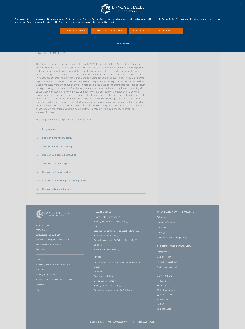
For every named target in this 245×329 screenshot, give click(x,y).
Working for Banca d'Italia (47, 274)
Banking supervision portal (106, 285)
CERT (96, 245)
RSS (162, 304)
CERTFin (98, 271)
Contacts (40, 249)
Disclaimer (162, 227)
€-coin (97, 267)
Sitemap (39, 259)
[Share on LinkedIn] (54, 53)
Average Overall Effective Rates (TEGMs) (54, 279)
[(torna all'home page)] (52, 214)
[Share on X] (50, 53)
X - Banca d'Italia (167, 290)
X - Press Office (167, 295)
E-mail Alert (165, 309)
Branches (40, 269)
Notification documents (167, 267)
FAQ (37, 290)
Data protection (164, 257)
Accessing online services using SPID (53, 264)
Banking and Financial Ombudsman (109, 221)
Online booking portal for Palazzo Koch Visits (114, 240)
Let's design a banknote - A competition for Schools (117, 231)
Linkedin (164, 299)
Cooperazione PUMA (103, 276)
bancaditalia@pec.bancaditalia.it (54, 239)
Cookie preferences (166, 222)
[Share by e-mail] (63, 53)
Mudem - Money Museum (105, 249)
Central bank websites (104, 281)
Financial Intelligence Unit (105, 217)
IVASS (96, 226)
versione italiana (122, 45)
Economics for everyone (105, 235)
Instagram (164, 281)
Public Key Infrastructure (168, 262)
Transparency (163, 252)
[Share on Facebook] (58, 53)
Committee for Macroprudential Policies (112, 290)
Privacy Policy (168, 19)
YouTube (164, 285)
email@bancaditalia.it (51, 244)
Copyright (161, 232)
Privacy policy (163, 217)
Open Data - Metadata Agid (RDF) (172, 237)
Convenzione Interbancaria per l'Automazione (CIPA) (117, 262)
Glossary (40, 285)
